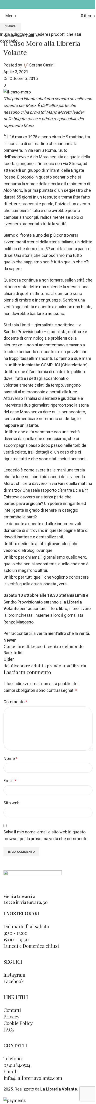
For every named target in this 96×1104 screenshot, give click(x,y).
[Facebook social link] (45, 4)
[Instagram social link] (51, 4)
